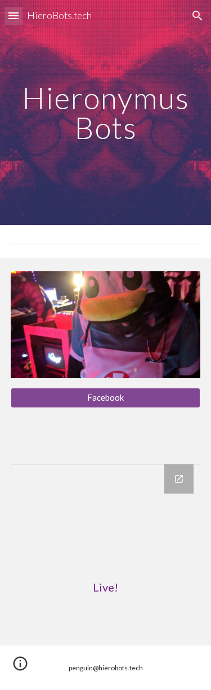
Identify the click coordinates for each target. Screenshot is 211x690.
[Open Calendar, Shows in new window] (179, 479)
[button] (13, 15)
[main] (106, 112)
